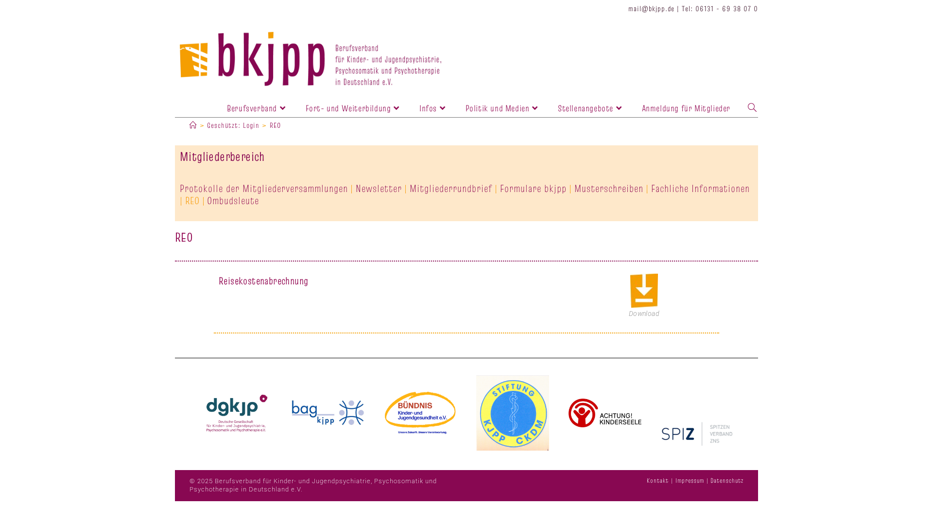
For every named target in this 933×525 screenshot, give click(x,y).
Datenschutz (726, 480)
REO (275, 125)
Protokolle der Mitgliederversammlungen (264, 188)
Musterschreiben (608, 188)
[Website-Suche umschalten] (752, 108)
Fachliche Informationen (700, 188)
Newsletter (379, 188)
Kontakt (658, 480)
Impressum (689, 480)
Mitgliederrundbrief (451, 188)
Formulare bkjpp (533, 188)
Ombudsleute (233, 200)
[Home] (193, 125)
